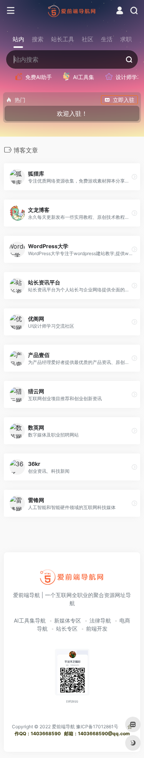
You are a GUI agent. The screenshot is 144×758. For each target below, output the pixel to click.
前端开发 (97, 628)
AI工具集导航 (30, 620)
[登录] (120, 11)
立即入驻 (123, 99)
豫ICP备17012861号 (97, 726)
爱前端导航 (63, 726)
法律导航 (100, 620)
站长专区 (67, 628)
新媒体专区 (67, 620)
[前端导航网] (72, 11)
